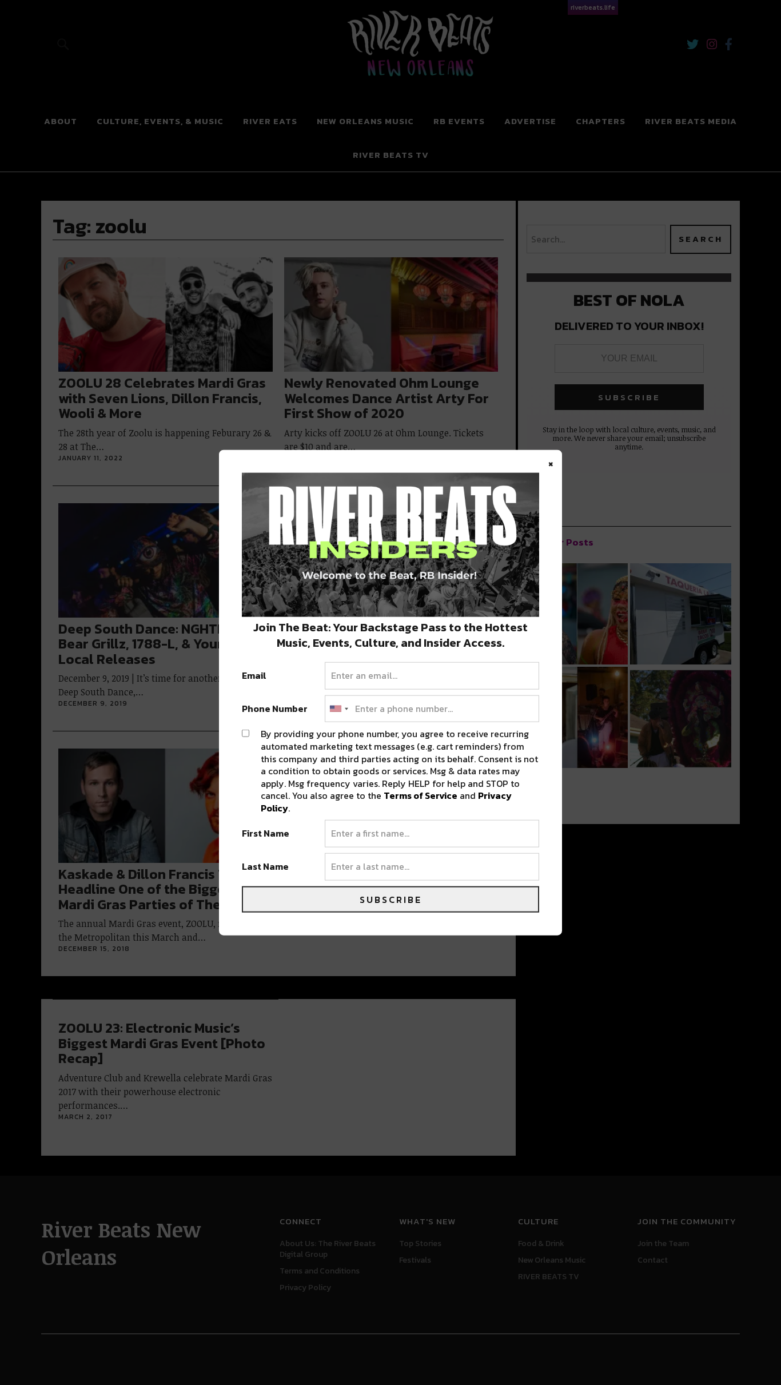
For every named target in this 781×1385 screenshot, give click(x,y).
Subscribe (391, 899)
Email (254, 676)
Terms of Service (420, 795)
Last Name (265, 867)
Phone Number (275, 708)
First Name (265, 833)
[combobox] (338, 708)
